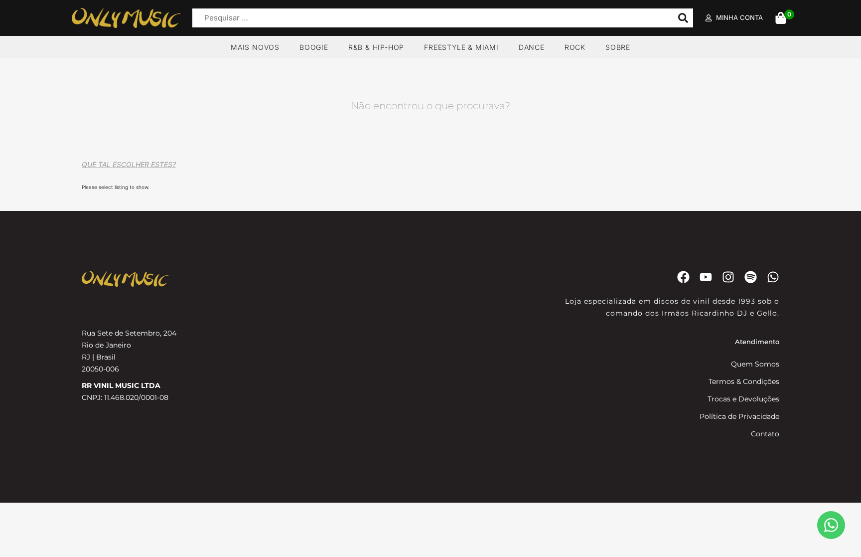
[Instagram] (728, 277)
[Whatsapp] (773, 277)
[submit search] (683, 17)
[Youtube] (706, 277)
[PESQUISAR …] (430, 18)
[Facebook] (683, 277)
